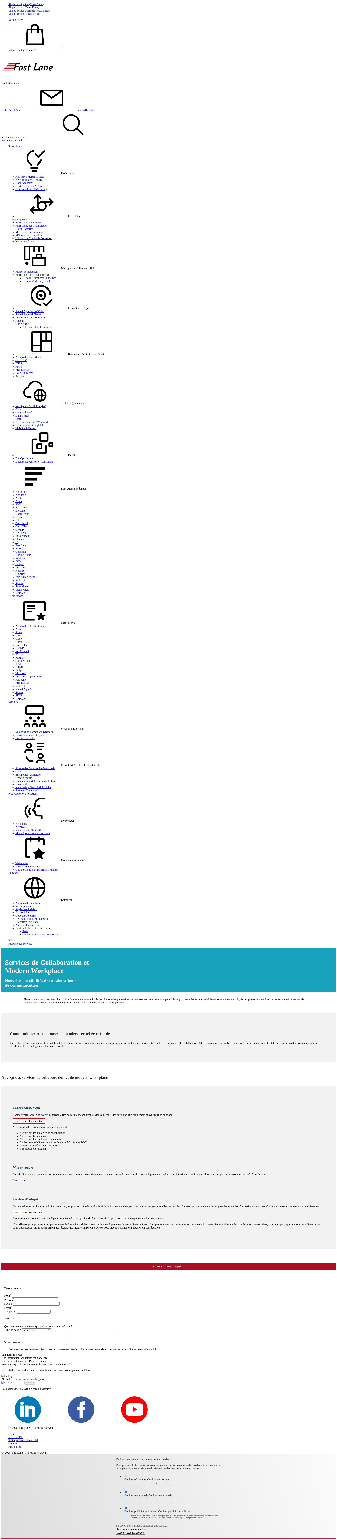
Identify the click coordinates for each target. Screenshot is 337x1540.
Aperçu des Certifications (29, 626)
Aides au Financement (27, 925)
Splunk (19, 583)
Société (8, 1303)
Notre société (15, 1437)
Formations (14, 146)
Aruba (18, 501)
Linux (18, 418)
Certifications (15, 595)
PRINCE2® (22, 369)
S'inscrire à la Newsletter (29, 830)
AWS (18, 504)
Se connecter (15, 19)
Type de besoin (12, 1329)
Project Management (26, 271)
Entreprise (14, 872)
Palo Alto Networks (26, 576)
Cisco (18, 516)
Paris (25, 931)
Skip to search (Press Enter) (23, 7)
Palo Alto (20, 679)
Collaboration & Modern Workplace (35, 780)
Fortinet (19, 548)
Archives (20, 826)
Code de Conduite (25, 915)
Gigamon (20, 551)
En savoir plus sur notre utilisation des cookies (141, 1525)
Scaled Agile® (23, 689)
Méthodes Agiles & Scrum (30, 317)
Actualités (21, 823)
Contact (12, 1443)
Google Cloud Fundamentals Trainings (36, 869)
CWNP (19, 529)
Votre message (12, 1342)
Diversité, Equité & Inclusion (31, 918)
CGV (11, 1434)
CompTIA (21, 526)
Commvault (21, 523)
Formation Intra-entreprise (29, 735)
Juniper (19, 564)
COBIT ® (21, 360)
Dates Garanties (24, 228)
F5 (16, 542)
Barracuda (21, 507)
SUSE (18, 695)
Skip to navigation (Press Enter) (26, 4)
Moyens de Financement (29, 231)
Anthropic (21, 491)
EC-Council (22, 535)
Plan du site (14, 1446)
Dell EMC (21, 532)
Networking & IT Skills (28, 179)
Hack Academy (24, 182)
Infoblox (20, 558)
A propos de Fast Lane (28, 902)
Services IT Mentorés (27, 790)
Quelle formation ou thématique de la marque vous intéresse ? (39, 1326)
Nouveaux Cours (24, 241)
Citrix (18, 520)
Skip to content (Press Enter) (24, 13)
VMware (20, 592)
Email (8, 1307)
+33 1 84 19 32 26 (11, 109)
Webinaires (21, 863)
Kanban (19, 320)
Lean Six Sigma (24, 372)
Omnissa (20, 573)
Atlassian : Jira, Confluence (37, 326)
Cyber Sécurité (23, 412)
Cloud (18, 409)
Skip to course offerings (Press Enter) (29, 10)
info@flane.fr (85, 109)
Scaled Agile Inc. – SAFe (29, 311)
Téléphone (10, 1311)
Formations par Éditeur (28, 222)
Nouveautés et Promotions (23, 793)
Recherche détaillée (12, 140)
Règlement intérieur (26, 909)
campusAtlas (22, 219)
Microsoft (20, 567)
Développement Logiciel (29, 425)
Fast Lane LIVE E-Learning (31, 189)
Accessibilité (22, 912)
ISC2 (18, 561)
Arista (18, 498)
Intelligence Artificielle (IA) (30, 406)
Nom (7, 1295)
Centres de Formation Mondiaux (40, 934)
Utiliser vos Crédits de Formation (33, 238)
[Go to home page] (27, 79)
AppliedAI (21, 494)
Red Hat (20, 580)
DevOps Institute (24, 458)
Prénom (9, 1299)
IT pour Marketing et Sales (37, 281)
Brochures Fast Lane (26, 921)
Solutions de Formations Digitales (34, 731)
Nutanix (19, 570)
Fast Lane (20, 545)
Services (13, 701)
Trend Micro (22, 589)
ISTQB (19, 376)
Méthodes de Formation (28, 235)
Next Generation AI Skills (29, 186)
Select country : (16, 50)
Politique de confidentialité (23, 1440)
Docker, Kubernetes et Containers (34, 461)
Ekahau (19, 539)
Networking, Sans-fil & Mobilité (33, 787)
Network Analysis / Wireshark (31, 421)
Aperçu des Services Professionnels (35, 768)
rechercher (7, 136)
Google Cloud (23, 554)
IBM (18, 663)
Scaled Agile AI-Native (28, 314)
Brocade (20, 510)
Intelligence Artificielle (28, 774)
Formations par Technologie (31, 225)
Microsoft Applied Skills (28, 676)
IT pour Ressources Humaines (39, 277)
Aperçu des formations (28, 357)
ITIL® (19, 363)
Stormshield (22, 586)
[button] (31, 50)
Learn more (19, 1180)
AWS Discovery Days (27, 866)
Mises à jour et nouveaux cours (32, 833)
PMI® (18, 366)
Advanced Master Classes (29, 176)
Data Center (22, 415)
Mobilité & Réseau (25, 428)
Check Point (22, 513)
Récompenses (23, 906)
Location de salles (25, 738)
